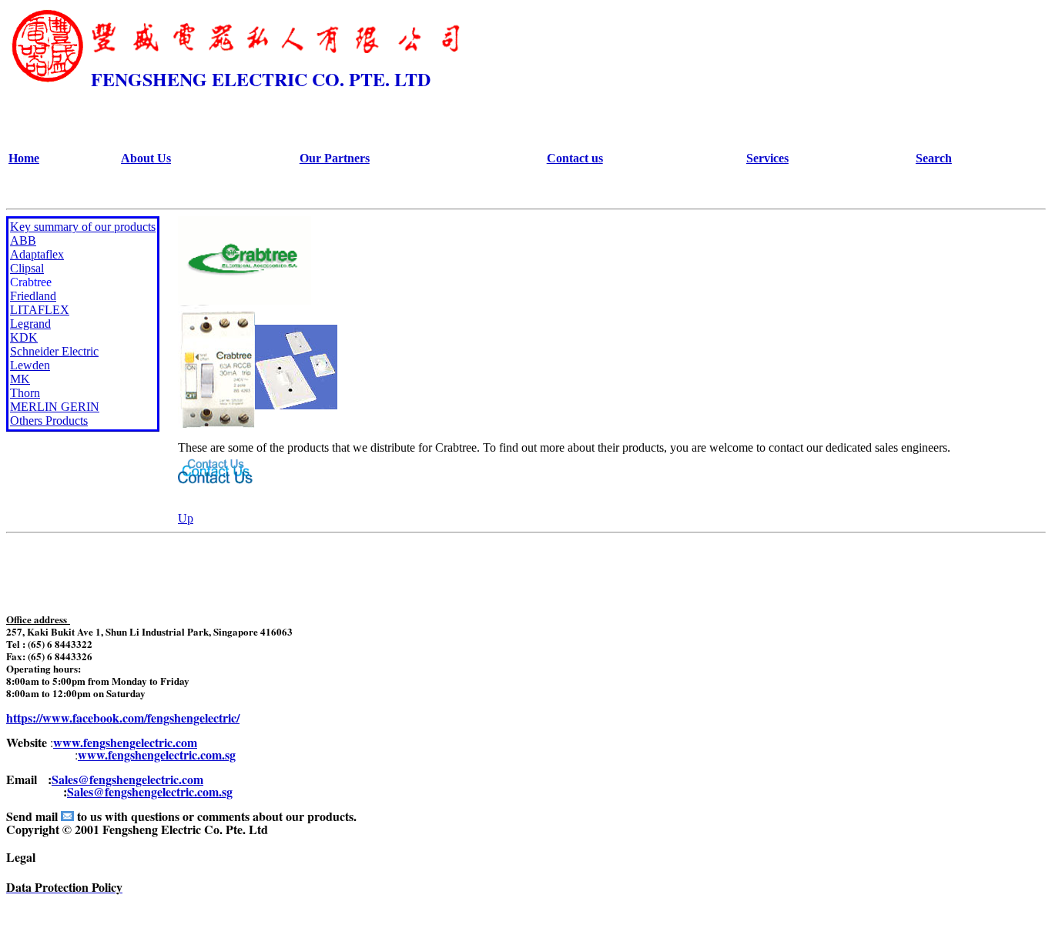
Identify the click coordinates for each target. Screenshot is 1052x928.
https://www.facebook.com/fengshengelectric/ (123, 717)
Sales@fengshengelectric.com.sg (150, 791)
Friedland (33, 295)
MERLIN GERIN (54, 406)
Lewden (30, 365)
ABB (23, 240)
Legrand (30, 323)
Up (185, 518)
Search (934, 158)
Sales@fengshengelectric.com (127, 779)
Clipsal (27, 268)
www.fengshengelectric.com (125, 742)
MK (20, 379)
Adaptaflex (37, 254)
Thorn (25, 392)
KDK (24, 337)
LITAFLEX (39, 309)
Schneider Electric (54, 351)
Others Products (49, 420)
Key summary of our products (83, 226)
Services (767, 158)
